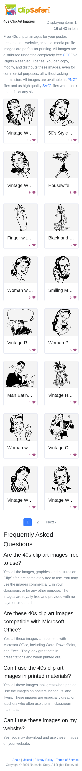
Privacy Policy (44, 760)
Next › (51, 522)
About (16, 760)
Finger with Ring (23, 237)
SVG (46, 86)
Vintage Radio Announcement (37, 342)
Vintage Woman (23, 500)
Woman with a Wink (27, 290)
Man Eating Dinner (26, 395)
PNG (72, 80)
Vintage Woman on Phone (33, 185)
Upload (27, 760)
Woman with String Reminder (37, 447)
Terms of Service (67, 760)
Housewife (58, 185)
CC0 (66, 55)
